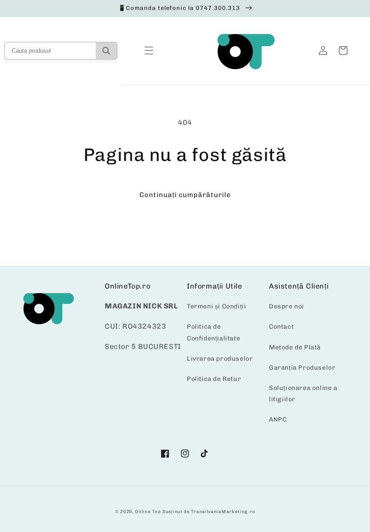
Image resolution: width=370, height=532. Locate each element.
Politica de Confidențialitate (213, 332)
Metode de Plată (295, 347)
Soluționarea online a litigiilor (303, 393)
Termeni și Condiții (216, 306)
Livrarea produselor (220, 358)
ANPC (278, 419)
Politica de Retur (214, 379)
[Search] (106, 50)
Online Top (148, 511)
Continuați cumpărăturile (185, 195)
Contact (281, 326)
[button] (149, 50)
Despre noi (286, 306)
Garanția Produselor (302, 367)
